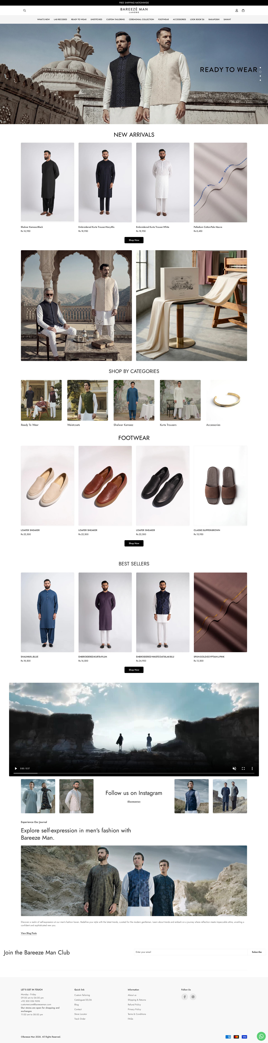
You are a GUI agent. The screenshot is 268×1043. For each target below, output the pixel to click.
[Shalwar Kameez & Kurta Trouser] (134, 400)
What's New (43, 19)
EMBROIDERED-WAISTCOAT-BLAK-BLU (155, 656)
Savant (227, 19)
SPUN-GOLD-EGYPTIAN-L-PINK (209, 656)
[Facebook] (184, 996)
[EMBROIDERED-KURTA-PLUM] (105, 612)
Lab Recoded (60, 19)
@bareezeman (133, 801)
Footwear (163, 19)
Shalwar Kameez (123, 425)
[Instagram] (193, 996)
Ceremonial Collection (141, 19)
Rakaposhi (214, 19)
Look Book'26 (197, 19)
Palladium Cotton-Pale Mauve (208, 227)
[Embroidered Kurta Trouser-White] (162, 182)
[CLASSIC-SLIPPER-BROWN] (220, 486)
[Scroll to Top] (262, 1028)
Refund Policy (134, 1004)
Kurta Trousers (168, 425)
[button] (243, 10)
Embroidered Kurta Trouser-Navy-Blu (96, 227)
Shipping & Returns (137, 999)
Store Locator (80, 1014)
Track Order (79, 1018)
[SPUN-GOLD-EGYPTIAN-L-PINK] (220, 612)
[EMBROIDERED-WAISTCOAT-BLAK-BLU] (162, 612)
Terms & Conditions (137, 1014)
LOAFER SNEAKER (30, 530)
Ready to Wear (78, 19)
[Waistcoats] (87, 400)
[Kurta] (180, 400)
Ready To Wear (30, 425)
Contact (78, 1009)
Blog (76, 1004)
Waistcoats (73, 425)
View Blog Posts (29, 933)
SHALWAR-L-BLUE (29, 656)
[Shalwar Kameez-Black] (47, 182)
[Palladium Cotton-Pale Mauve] (220, 182)
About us (132, 995)
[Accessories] (226, 400)
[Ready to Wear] (41, 400)
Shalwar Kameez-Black (32, 227)
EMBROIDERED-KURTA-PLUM (92, 656)
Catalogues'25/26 (83, 999)
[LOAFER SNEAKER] (47, 486)
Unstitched (96, 19)
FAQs (130, 1018)
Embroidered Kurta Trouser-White (152, 227)
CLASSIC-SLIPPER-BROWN (207, 530)
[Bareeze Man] (134, 10)
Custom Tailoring (115, 19)
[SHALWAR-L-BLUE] (47, 612)
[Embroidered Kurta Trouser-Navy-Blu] (105, 182)
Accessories (179, 19)
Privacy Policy (134, 1009)
